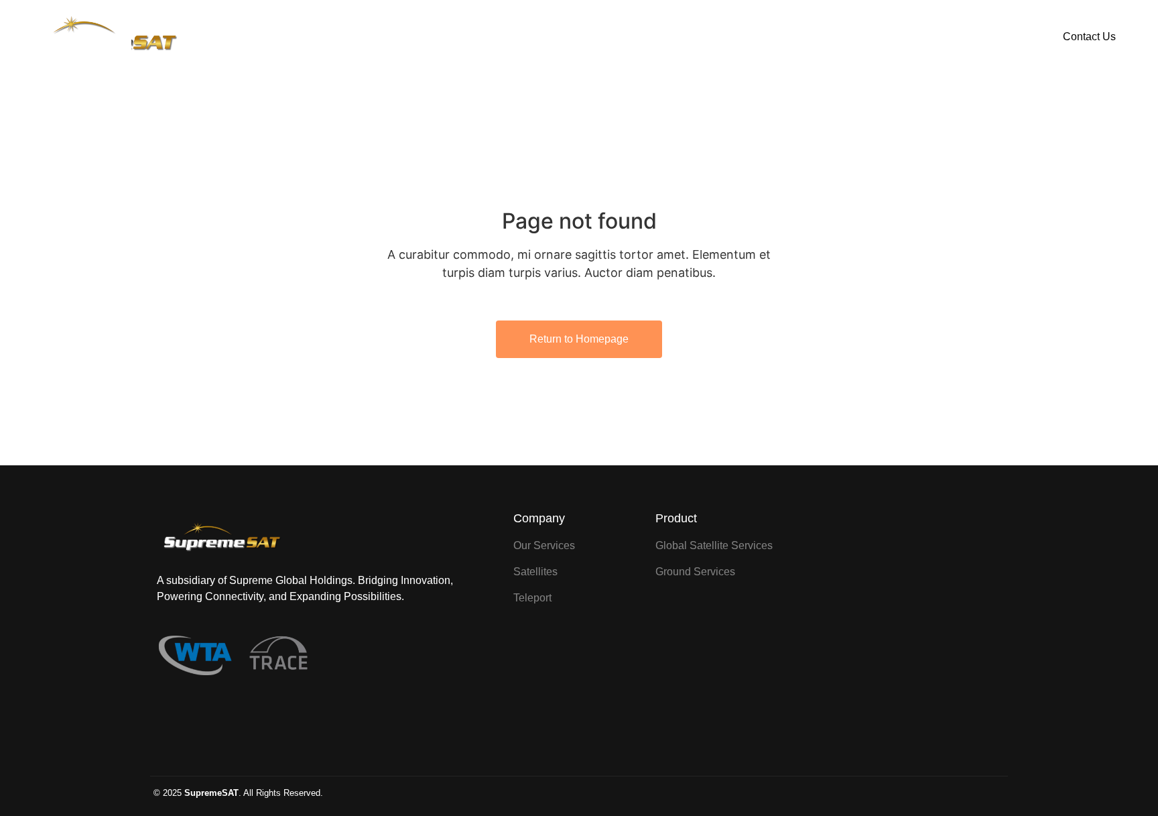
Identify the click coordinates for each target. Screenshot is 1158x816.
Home (462, 37)
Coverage (612, 37)
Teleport (690, 37)
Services (533, 37)
